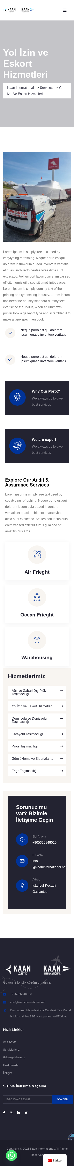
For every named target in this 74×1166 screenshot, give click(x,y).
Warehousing (37, 657)
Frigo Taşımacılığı (24, 771)
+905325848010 (44, 842)
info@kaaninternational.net (27, 1002)
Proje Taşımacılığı (25, 746)
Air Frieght (37, 572)
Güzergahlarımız (14, 1057)
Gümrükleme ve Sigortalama (32, 758)
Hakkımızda (10, 1065)
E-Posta (37, 855)
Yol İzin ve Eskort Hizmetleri (32, 706)
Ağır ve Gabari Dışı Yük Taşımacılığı (29, 692)
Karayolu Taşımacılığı (27, 734)
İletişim (7, 1073)
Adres (36, 879)
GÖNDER (62, 1099)
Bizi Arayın (39, 836)
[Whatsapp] (11, 1155)
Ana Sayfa (9, 1041)
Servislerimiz (11, 1049)
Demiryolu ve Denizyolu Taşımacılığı (29, 720)
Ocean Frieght (37, 614)
